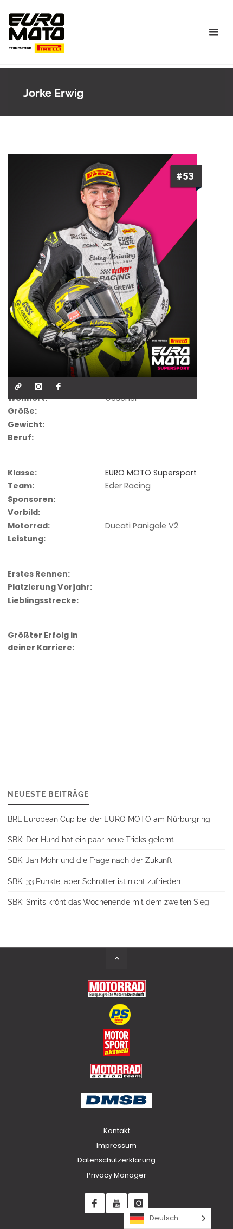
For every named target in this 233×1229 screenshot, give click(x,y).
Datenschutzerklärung (116, 1160)
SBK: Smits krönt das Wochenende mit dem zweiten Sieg (108, 901)
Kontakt (116, 1131)
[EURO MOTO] (36, 32)
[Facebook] (95, 1203)
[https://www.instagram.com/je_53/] (38, 386)
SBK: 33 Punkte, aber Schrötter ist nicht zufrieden (94, 881)
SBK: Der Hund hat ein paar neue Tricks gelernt (91, 839)
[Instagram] (138, 1203)
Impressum (116, 1145)
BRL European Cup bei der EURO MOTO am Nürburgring (109, 818)
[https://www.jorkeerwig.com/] (18, 386)
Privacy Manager (116, 1175)
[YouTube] (116, 1203)
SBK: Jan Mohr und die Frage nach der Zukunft (90, 860)
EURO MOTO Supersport (151, 472)
